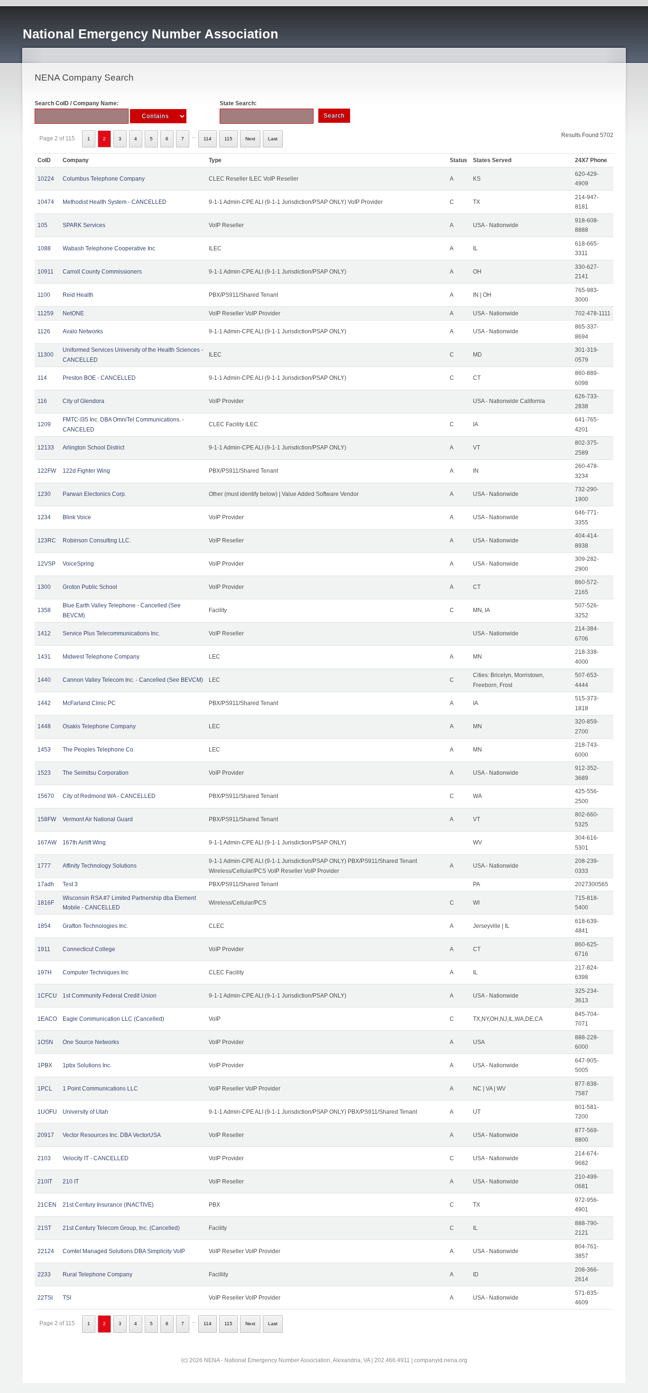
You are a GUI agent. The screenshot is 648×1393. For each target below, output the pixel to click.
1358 (44, 610)
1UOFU (47, 1112)
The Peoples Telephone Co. (99, 749)
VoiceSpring (78, 563)
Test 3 (70, 884)
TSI (67, 1297)
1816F (45, 902)
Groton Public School (90, 587)
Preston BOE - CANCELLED (99, 378)
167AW (46, 842)
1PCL (44, 1088)
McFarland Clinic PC (89, 703)
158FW (46, 819)
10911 (45, 271)
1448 (44, 726)
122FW (46, 470)
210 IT (71, 1181)
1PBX (44, 1065)
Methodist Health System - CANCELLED (115, 202)
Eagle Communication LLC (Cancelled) (113, 1019)
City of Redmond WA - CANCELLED (109, 796)
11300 (45, 354)
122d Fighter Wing (86, 470)
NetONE (73, 313)
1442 (44, 703)
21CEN (46, 1204)
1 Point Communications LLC (100, 1088)
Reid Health (78, 295)
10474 (45, 202)
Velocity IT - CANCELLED (96, 1158)
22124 (45, 1251)
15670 (45, 796)
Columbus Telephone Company (104, 178)
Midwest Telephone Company (101, 656)
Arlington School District (93, 447)
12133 (45, 447)
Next (250, 138)
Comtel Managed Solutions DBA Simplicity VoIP (124, 1251)
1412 (44, 633)
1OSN (45, 1042)
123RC (46, 540)
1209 (44, 424)
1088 (44, 248)
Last (273, 138)
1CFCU (47, 995)
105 (42, 225)
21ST (44, 1228)
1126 (43, 331)
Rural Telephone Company (97, 1274)
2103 (44, 1158)
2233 (44, 1274)
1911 (43, 949)
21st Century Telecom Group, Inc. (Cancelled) (121, 1228)
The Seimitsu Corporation (96, 773)
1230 (44, 494)
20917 (45, 1135)
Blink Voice (77, 517)
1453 (44, 749)
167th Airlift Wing (84, 842)
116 (42, 401)
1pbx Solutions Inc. (87, 1065)
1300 (44, 587)
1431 (44, 656)
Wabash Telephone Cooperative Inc (109, 248)
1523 (44, 773)
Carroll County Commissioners (102, 271)
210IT (44, 1181)
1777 (44, 865)
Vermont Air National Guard (98, 819)
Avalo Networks (83, 331)
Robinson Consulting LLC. (97, 540)
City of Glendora (83, 401)
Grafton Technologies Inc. (95, 926)
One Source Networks (91, 1042)
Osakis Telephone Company (99, 726)
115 (228, 138)
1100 (43, 295)
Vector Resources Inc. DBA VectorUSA (112, 1135)
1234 (44, 517)
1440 (44, 680)
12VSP (46, 563)
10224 (45, 178)
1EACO (47, 1019)
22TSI (45, 1297)
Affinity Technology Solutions (100, 865)
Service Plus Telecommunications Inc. (111, 633)
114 (208, 138)
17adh (45, 884)
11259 (45, 313)
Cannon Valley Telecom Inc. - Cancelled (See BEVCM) (133, 680)
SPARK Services (84, 225)
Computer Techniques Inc (96, 972)
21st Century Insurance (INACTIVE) (108, 1204)
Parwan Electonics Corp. (94, 494)
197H (44, 972)
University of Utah (85, 1112)
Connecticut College (89, 949)
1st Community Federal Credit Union (110, 995)
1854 (44, 926)
